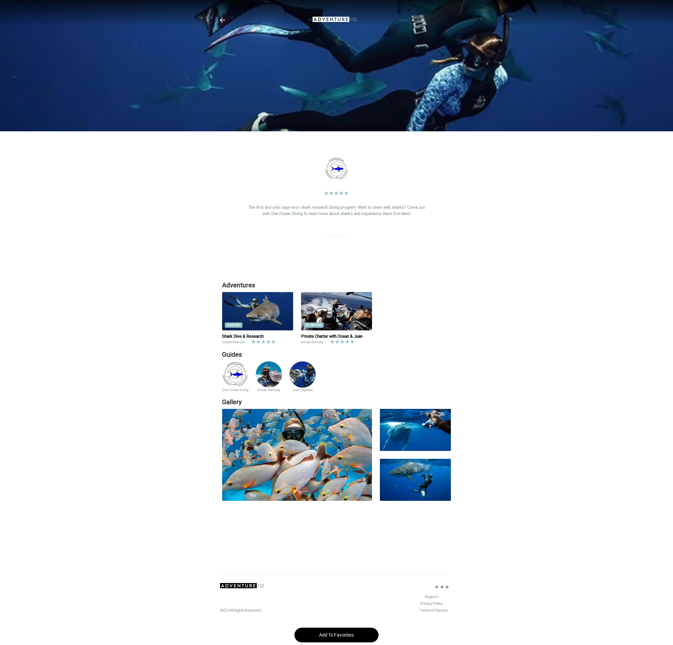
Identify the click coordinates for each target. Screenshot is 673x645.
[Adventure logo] (334, 20)
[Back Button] (222, 20)
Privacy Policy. (431, 603)
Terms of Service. (433, 610)
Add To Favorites (336, 635)
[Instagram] (436, 587)
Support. (432, 597)
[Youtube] (447, 587)
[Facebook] (442, 587)
